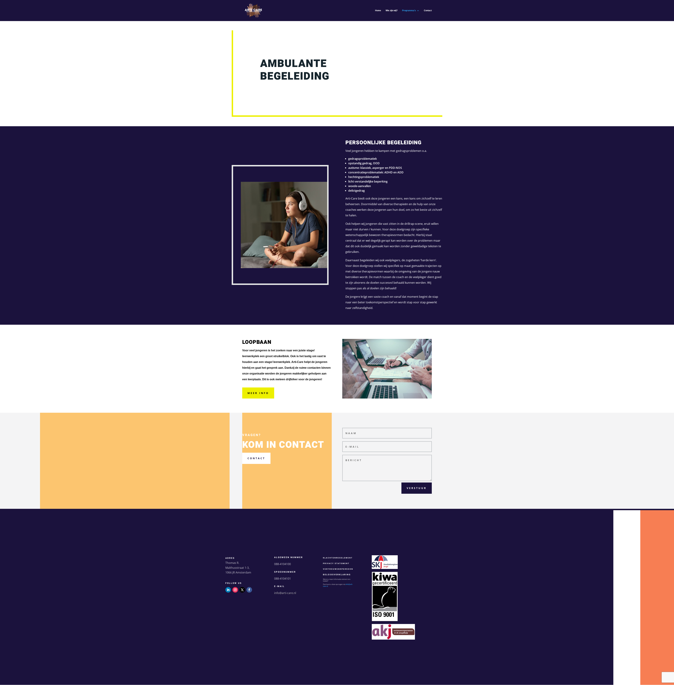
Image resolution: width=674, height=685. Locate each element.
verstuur (417, 488)
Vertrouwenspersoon (338, 569)
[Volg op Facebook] (249, 590)
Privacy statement (336, 563)
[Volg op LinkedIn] (228, 590)
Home (378, 10)
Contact (428, 10)
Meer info (258, 393)
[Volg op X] (242, 590)
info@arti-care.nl (285, 593)
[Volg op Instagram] (235, 590)
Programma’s (409, 10)
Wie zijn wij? (392, 10)
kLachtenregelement (338, 558)
